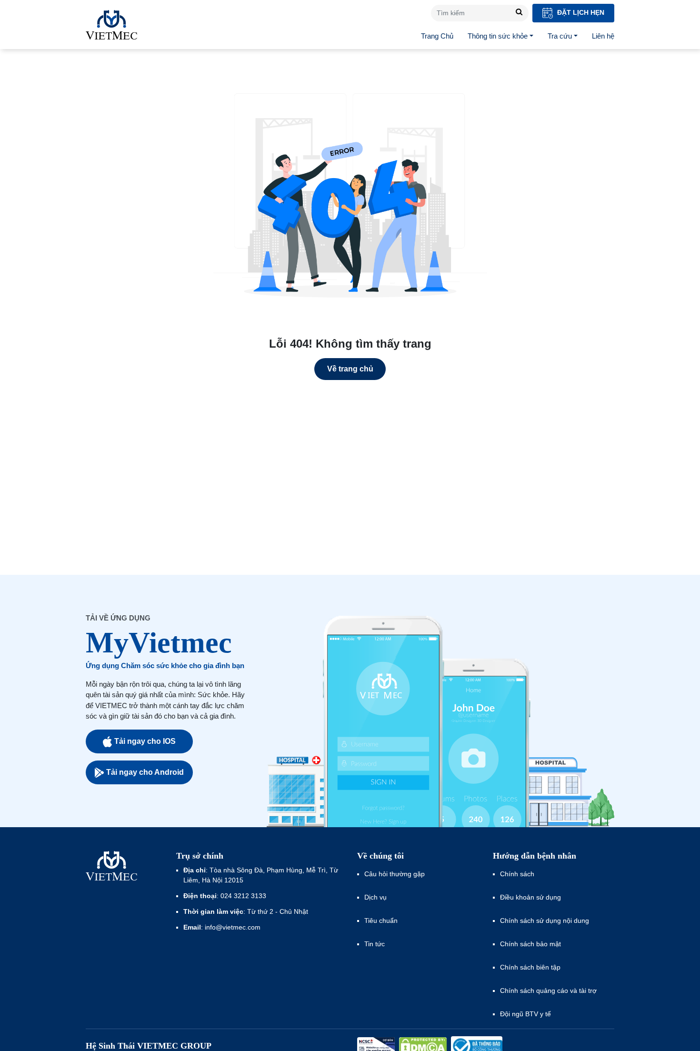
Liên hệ (603, 36)
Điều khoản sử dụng (530, 897)
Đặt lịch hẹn (579, 12)
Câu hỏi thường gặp (394, 874)
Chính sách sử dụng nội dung (544, 920)
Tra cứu (560, 36)
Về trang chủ (350, 369)
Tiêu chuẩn (381, 920)
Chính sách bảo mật (530, 944)
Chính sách (517, 874)
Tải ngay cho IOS (145, 741)
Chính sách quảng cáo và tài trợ (548, 990)
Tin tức (374, 944)
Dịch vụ (375, 897)
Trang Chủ (437, 36)
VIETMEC (111, 25)
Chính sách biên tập (531, 967)
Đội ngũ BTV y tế (525, 1014)
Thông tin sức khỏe (498, 36)
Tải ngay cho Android (145, 772)
